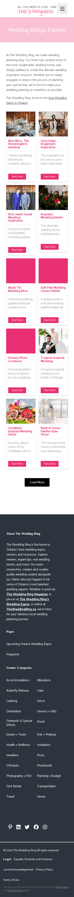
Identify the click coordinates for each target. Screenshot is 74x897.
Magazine (12, 654)
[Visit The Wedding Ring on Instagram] (45, 827)
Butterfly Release (17, 690)
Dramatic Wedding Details (52, 216)
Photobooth (44, 765)
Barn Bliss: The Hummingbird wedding (18, 144)
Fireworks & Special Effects (19, 722)
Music (41, 755)
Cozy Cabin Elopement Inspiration (48, 144)
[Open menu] (62, 9)
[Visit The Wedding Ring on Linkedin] (18, 827)
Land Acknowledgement (18, 869)
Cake (40, 690)
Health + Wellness (18, 744)
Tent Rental (13, 786)
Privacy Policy (44, 869)
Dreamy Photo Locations (18, 359)
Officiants (12, 765)
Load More (37, 482)
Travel (10, 796)
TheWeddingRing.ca (21, 609)
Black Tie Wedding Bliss (18, 289)
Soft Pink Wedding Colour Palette (53, 289)
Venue (41, 796)
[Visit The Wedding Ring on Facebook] (36, 827)
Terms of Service (15, 890)
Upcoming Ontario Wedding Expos (29, 643)
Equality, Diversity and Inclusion (33, 859)
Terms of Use (11, 879)
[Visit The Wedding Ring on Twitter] (27, 827)
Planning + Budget (49, 775)
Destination (13, 711)
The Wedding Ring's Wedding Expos (27, 601)
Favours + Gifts (47, 711)
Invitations (43, 744)
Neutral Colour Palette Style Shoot (51, 431)
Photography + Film (19, 775)
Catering (11, 700)
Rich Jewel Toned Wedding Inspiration (20, 217)
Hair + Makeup (46, 734)
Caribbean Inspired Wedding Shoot (20, 431)
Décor (41, 700)
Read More (17, 176)
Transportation (46, 786)
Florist (41, 721)
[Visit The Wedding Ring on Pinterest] (10, 827)
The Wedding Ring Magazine (27, 594)
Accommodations (17, 680)
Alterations (44, 680)
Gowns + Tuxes (16, 734)
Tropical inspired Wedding (52, 359)
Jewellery (12, 755)
